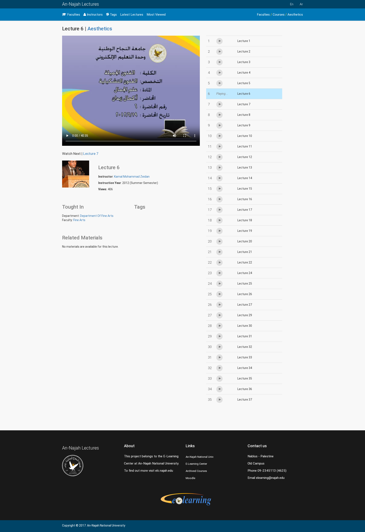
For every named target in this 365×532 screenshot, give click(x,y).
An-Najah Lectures (80, 4)
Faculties (73, 14)
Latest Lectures (131, 14)
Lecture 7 (90, 153)
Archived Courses (196, 471)
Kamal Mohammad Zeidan (132, 176)
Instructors (94, 14)
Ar (301, 4)
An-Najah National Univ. (200, 456)
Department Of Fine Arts (96, 215)
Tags (113, 14)
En (291, 4)
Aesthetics (295, 14)
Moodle (190, 478)
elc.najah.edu (164, 471)
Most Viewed (156, 14)
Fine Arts (79, 220)
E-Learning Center (196, 463)
